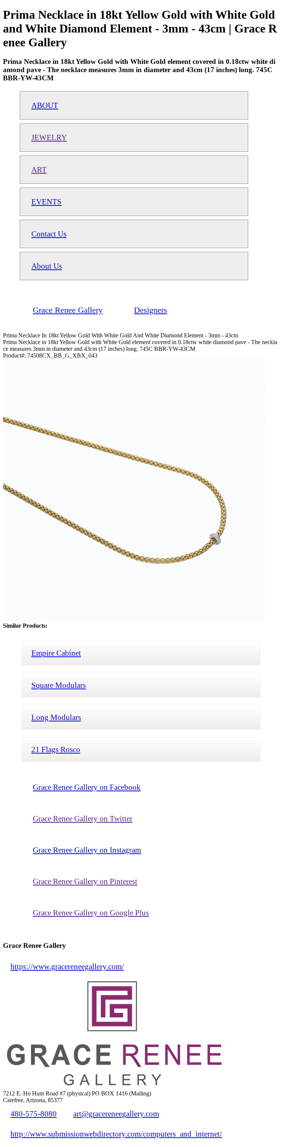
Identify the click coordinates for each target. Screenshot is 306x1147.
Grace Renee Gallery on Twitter (82, 818)
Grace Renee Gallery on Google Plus (91, 912)
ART (39, 169)
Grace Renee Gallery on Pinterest (85, 881)
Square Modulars (58, 685)
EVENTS (46, 201)
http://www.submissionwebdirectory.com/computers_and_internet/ (116, 1133)
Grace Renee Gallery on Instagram (87, 849)
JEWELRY (49, 137)
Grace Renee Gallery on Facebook (87, 787)
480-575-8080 (33, 1113)
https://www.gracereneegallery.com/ (67, 966)
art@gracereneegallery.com (116, 1113)
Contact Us (48, 233)
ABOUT (44, 105)
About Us (46, 266)
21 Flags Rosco (55, 749)
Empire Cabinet (56, 653)
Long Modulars (56, 717)
